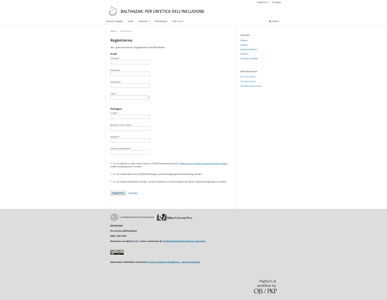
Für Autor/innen (248, 81)
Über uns (177, 21)
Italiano (244, 40)
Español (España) (248, 49)
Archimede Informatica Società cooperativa (184, 241)
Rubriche (143, 21)
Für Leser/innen (248, 76)
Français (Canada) (249, 58)
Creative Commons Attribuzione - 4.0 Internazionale (174, 262)
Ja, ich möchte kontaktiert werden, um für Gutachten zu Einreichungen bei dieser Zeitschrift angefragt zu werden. (170, 181)
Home (113, 31)
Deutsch (244, 54)
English (244, 44)
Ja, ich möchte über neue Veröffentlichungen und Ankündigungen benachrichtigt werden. (157, 174)
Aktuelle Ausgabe (114, 21)
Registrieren (262, 2)
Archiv (131, 21)
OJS (136, 241)
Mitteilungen (161, 21)
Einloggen (276, 2)
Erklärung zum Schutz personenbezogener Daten (203, 163)
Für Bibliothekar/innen (251, 86)
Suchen (275, 21)
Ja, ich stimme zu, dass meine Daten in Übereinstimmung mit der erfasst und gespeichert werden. (169, 165)
